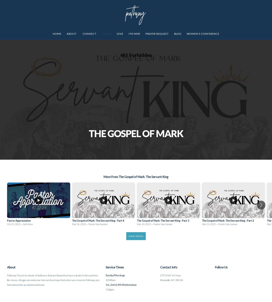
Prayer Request (157, 33)
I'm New (134, 33)
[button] (261, 205)
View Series (136, 236)
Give (120, 33)
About (72, 33)
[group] (38, 205)
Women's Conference (203, 33)
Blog (177, 33)
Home (57, 33)
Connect (90, 33)
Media (107, 33)
